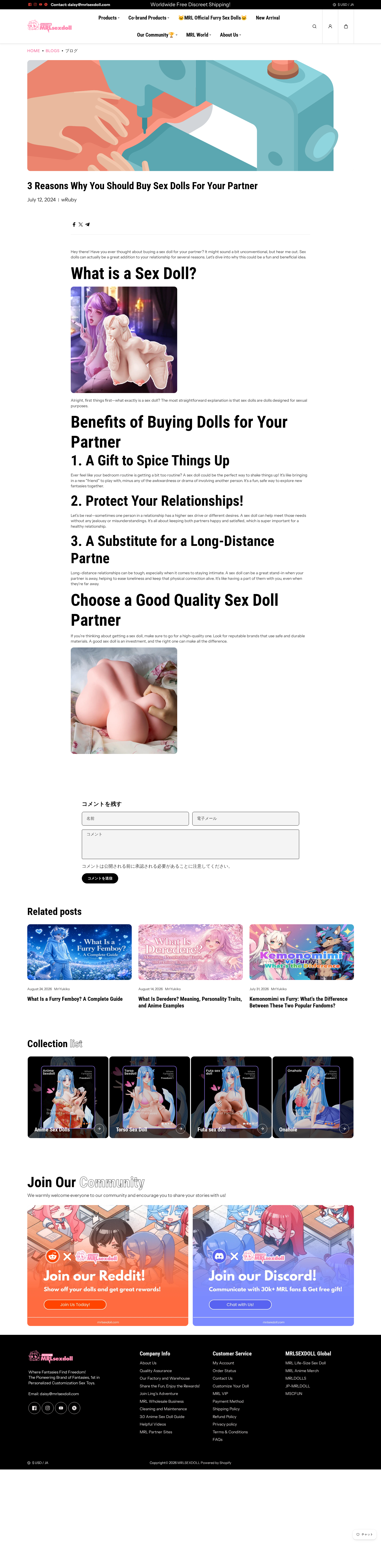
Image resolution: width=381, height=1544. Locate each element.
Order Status (224, 1370)
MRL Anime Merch (302, 1370)
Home (33, 50)
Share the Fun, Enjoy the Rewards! (170, 1386)
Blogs (53, 50)
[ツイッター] (46, 4)
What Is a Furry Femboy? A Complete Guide (75, 999)
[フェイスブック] (30, 4)
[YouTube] (40, 4)
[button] (346, 26)
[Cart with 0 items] (346, 26)
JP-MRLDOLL (297, 1386)
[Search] (314, 26)
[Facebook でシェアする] (74, 224)
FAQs (217, 1439)
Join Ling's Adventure (159, 1393)
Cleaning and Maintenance (163, 1408)
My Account (223, 1363)
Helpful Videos (153, 1424)
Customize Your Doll (231, 1386)
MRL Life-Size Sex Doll (305, 1363)
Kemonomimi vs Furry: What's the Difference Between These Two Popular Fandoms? (298, 1002)
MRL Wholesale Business (162, 1401)
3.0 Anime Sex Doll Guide (162, 1416)
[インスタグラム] (35, 4)
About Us (148, 1363)
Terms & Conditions (230, 1432)
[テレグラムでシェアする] (87, 224)
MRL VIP (220, 1393)
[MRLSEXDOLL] (49, 26)
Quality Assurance (156, 1370)
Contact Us (222, 1378)
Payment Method (228, 1401)
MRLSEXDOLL (188, 1463)
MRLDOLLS (295, 1378)
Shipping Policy (226, 1408)
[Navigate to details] (99, 1129)
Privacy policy (225, 1424)
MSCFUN (293, 1393)
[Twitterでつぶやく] (80, 224)
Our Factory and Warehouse (165, 1378)
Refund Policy (224, 1416)
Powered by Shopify (216, 1463)
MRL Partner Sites (156, 1432)
